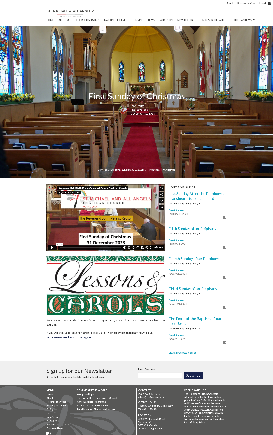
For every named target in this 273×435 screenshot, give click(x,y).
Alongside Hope (85, 394)
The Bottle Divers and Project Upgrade (97, 397)
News (151, 19)
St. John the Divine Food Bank (92, 405)
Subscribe (193, 375)
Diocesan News (242, 19)
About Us (64, 19)
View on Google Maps (150, 428)
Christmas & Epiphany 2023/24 (127, 169)
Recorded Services (246, 3)
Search (230, 3)
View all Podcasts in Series (182, 352)
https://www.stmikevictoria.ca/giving (69, 337)
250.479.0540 (145, 393)
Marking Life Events (117, 19)
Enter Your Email (146, 368)
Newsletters (185, 19)
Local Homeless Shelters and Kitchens (97, 409)
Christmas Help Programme (91, 401)
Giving (139, 19)
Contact (262, 3)
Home (50, 19)
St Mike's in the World (213, 19)
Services (102, 169)
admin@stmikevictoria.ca (151, 397)
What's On (166, 19)
